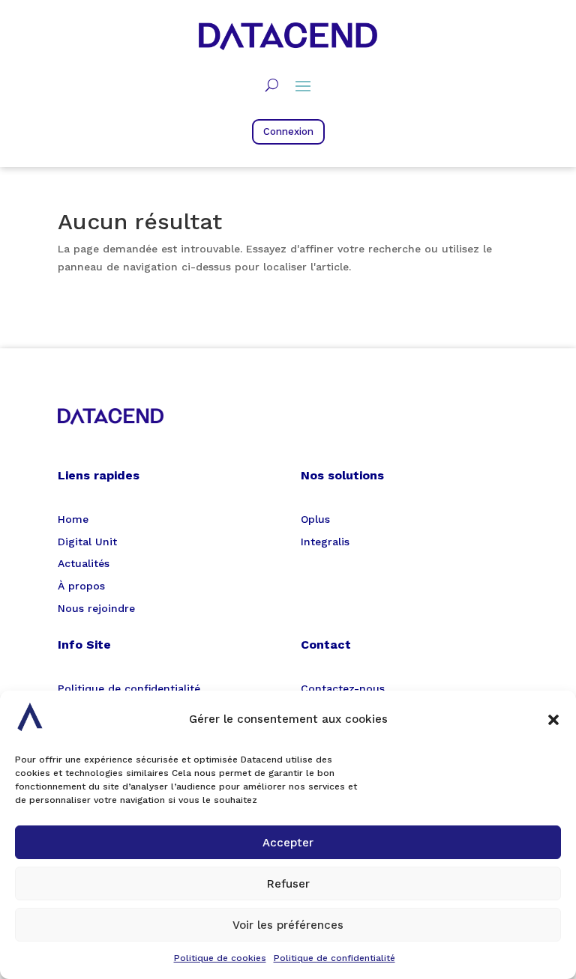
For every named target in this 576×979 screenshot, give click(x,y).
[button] (553, 719)
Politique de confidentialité (334, 958)
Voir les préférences (288, 925)
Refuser (288, 884)
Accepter (288, 842)
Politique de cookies (220, 958)
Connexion (288, 131)
